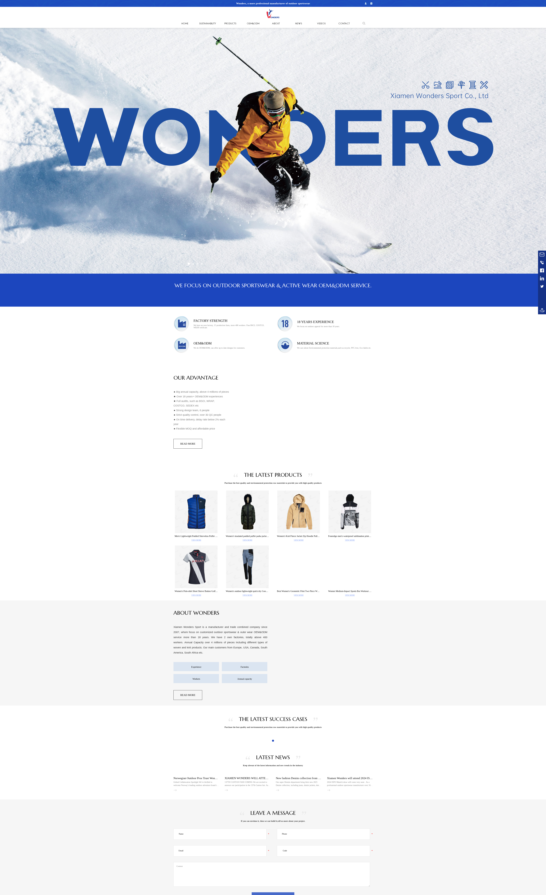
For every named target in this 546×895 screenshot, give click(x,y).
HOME (184, 24)
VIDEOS (321, 24)
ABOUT (276, 24)
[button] (189, 264)
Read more (188, 439)
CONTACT (344, 24)
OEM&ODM (253, 24)
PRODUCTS (230, 24)
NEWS (298, 24)
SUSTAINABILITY (207, 24)
